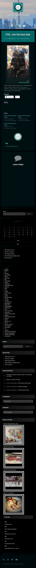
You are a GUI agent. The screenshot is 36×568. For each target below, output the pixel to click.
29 (4, 236)
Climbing (7, 273)
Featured (7, 287)
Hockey (6, 298)
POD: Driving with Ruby (24, 390)
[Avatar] (18, 136)
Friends (6, 291)
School (6, 319)
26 (23, 234)
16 (9, 232)
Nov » (18, 244)
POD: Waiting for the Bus (10, 543)
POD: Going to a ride (9, 538)
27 (27, 234)
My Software (7, 307)
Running (6, 318)
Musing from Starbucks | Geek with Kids (16, 374)
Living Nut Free (8, 301)
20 (27, 232)
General (6, 295)
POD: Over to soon (8, 524)
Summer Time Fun (9, 324)
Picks (6, 309)
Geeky (6, 294)
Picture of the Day (25, 38)
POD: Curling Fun (8, 257)
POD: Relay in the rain (9, 249)
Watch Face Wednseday (10, 331)
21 (31, 232)
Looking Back (8, 303)
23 (9, 234)
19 (23, 232)
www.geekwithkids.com (11, 146)
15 (4, 232)
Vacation (7, 330)
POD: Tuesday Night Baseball (10, 529)
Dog (5, 279)
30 (9, 236)
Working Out (7, 336)
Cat (5, 272)
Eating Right (7, 281)
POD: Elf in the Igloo (16, 379)
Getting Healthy (8, 297)
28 (31, 234)
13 (27, 230)
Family (6, 282)
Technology (7, 327)
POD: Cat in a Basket (9, 251)
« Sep (18, 240)
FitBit (6, 288)
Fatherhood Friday (9, 285)
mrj (19, 38)
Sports (6, 322)
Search (4, 211)
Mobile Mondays (8, 306)
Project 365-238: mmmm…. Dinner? (12, 548)
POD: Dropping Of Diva (10, 253)
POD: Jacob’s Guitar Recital (25, 383)
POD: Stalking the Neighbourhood (12, 255)
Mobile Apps (7, 304)
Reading (6, 315)
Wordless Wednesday (10, 334)
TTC (5, 328)
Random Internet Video (10, 313)
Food (6, 290)
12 (23, 230)
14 (31, 230)
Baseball (6, 270)
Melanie (8, 379)
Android (6, 269)
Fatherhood (7, 284)
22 (4, 234)
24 (14, 234)
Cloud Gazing (8, 275)
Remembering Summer (10, 316)
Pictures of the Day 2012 (24, 82)
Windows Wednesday (9, 333)
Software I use (8, 321)
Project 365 (7, 312)
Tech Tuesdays (8, 325)
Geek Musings (8, 293)
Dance (6, 276)
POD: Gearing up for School (10, 533)
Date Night (7, 278)
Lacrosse (7, 300)
